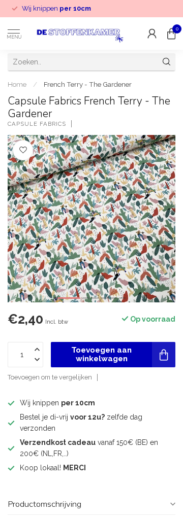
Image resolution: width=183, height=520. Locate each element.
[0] (171, 33)
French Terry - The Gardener (88, 84)
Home (17, 84)
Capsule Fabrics (37, 124)
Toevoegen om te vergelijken (50, 377)
